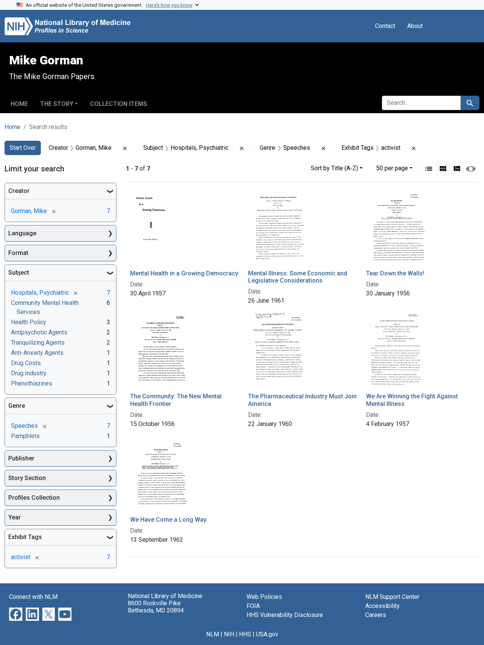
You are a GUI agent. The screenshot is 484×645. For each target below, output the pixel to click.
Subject (18, 272)
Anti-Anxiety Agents (37, 352)
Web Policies (264, 596)
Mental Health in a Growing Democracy (184, 273)
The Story (56, 103)
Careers (375, 615)
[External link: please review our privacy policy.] (15, 613)
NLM (212, 634)
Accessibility (382, 605)
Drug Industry (29, 373)
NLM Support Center (392, 596)
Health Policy (28, 322)
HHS (245, 634)
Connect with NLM (33, 596)
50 (392, 168)
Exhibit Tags (25, 537)
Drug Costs (26, 363)
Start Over (22, 147)
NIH (229, 634)
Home (19, 103)
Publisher (21, 458)
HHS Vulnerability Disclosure (285, 615)
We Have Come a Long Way (168, 519)
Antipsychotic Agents (39, 332)
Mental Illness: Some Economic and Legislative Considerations (297, 277)
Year (14, 517)
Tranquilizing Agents (38, 342)
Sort (334, 168)
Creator (18, 190)
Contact (385, 26)
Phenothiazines (31, 383)
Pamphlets (25, 436)
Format (18, 252)
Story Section (27, 478)
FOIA (253, 605)
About (415, 26)
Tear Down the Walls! (395, 273)
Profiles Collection (34, 497)
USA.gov (267, 634)
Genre (16, 405)
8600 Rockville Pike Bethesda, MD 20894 (156, 607)
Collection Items (118, 103)
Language (22, 233)
